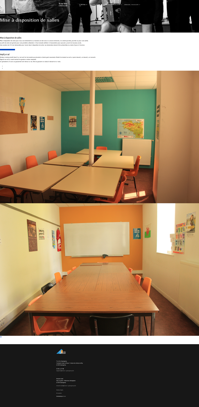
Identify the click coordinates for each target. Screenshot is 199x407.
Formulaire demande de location (7, 49)
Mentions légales (59, 390)
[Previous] (0, 337)
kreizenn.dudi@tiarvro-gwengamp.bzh (66, 385)
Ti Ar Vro (63, 5)
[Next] (1, 337)
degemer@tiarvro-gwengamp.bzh (65, 370)
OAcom (64, 396)
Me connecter (59, 393)
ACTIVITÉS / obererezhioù (111, 4)
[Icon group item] (61, 357)
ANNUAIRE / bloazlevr (131, 4)
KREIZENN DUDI (94, 4)
